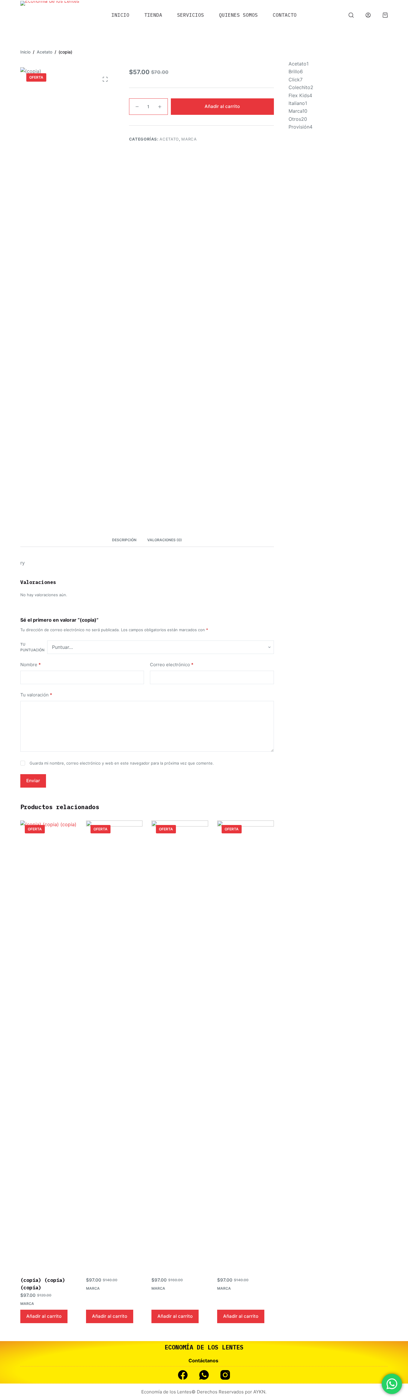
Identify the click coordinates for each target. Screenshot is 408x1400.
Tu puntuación (32, 647)
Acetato (169, 139)
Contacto (285, 15)
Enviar (33, 780)
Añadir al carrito (222, 106)
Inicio (120, 15)
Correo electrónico (172, 664)
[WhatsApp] (204, 1375)
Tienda (153, 15)
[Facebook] (183, 1375)
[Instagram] (225, 1375)
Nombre (30, 664)
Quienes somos (238, 15)
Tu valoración (36, 695)
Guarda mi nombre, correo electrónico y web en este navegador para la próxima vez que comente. (122, 763)
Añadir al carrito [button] (44, 1316)
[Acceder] (368, 15)
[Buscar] (351, 15)
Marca (189, 139)
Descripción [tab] (124, 540)
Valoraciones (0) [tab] (164, 540)
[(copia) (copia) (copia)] (48, 1045)
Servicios (190, 15)
